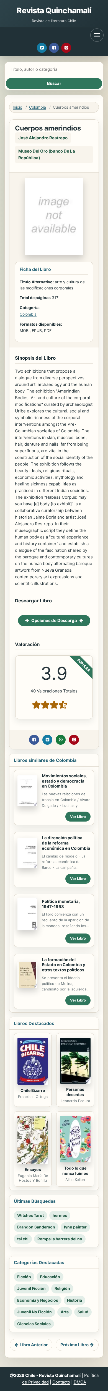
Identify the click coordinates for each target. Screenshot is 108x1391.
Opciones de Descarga (54, 620)
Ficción (24, 1276)
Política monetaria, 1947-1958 (61, 904)
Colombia (37, 107)
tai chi (23, 1238)
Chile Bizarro (32, 1090)
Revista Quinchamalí (54, 10)
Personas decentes (75, 1092)
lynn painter (75, 1227)
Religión (62, 1288)
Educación (50, 1276)
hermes (60, 1215)
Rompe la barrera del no (59, 1238)
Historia (74, 1300)
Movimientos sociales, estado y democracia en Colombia (64, 781)
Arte (65, 1311)
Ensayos (33, 1169)
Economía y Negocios (37, 1300)
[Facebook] (54, 48)
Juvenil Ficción (31, 1288)
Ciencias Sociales (34, 1323)
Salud (83, 1311)
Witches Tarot (30, 1215)
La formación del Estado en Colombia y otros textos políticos (63, 965)
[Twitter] (42, 48)
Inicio (17, 107)
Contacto (61, 1382)
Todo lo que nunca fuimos (75, 1171)
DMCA (80, 1382)
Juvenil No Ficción (34, 1311)
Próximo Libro (74, 1344)
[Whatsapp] (61, 740)
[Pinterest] (66, 48)
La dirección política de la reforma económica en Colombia (66, 843)
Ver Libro (78, 816)
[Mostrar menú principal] (97, 35)
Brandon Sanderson (36, 1227)
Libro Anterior (34, 1344)
